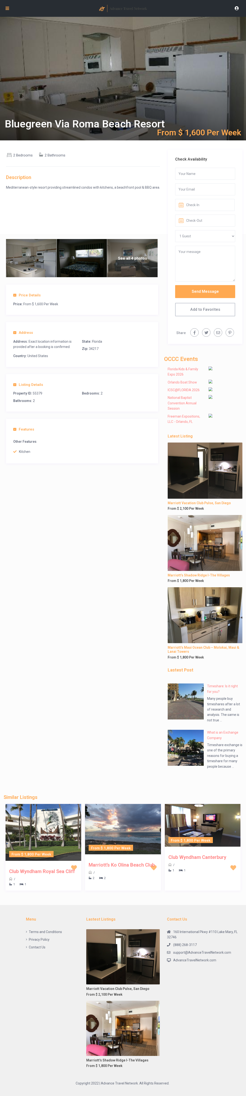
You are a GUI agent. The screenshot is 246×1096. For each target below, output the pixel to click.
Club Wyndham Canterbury (197, 857)
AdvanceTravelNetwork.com (194, 960)
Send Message (205, 291)
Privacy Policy (39, 939)
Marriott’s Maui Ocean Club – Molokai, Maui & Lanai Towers (203, 649)
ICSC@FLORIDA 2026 (184, 390)
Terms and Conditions (45, 932)
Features (26, 429)
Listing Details (31, 385)
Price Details (30, 295)
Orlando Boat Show (182, 382)
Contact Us (37, 947)
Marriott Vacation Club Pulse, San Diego (199, 503)
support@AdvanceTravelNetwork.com (202, 952)
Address (26, 332)
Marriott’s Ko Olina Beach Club (122, 865)
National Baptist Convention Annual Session (182, 403)
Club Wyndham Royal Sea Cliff (42, 871)
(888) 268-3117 (185, 945)
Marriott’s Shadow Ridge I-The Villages (199, 575)
